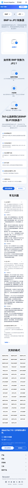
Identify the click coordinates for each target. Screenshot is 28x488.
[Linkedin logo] (6, 482)
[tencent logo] (14, 477)
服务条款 (15, 484)
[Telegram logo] (8, 482)
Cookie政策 (20, 484)
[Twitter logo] (16, 482)
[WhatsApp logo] (11, 482)
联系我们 (20, 448)
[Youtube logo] (14, 482)
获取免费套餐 (7, 448)
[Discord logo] (19, 482)
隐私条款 (10, 484)
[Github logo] (22, 482)
